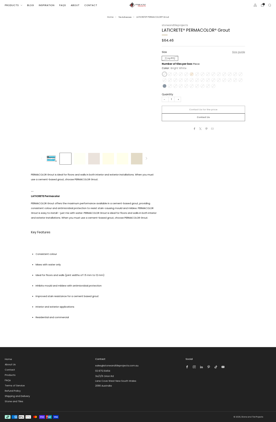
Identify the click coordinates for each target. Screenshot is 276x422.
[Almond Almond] (181, 74)
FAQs (62, 5)
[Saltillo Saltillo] (186, 80)
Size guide (238, 52)
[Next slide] (150, 86)
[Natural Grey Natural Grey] (213, 86)
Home (110, 17)
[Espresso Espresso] (213, 80)
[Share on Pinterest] (206, 129)
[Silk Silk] (186, 74)
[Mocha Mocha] (219, 80)
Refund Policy (13, 390)
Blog (30, 5)
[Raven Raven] (202, 86)
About (75, 5)
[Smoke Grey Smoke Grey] (175, 86)
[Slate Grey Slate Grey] (164, 86)
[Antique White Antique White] (191, 74)
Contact (90, 5)
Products (12, 5)
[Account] (255, 5)
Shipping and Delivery (17, 396)
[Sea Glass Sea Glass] (224, 80)
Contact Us (203, 117)
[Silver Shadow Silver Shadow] (170, 86)
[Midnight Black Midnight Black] (208, 86)
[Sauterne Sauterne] (170, 74)
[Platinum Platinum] (240, 80)
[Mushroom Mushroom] (197, 74)
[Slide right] (146, 159)
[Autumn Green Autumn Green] (229, 80)
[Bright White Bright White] (164, 74)
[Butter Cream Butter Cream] (208, 74)
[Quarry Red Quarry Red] (197, 80)
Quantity (167, 94)
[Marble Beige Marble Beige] (224, 74)
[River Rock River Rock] (170, 80)
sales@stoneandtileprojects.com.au (116, 365)
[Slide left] (41, 159)
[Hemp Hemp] (175, 80)
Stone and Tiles (14, 401)
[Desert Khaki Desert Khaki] (164, 80)
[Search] (269, 5)
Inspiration (46, 5)
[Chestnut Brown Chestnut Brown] (208, 80)
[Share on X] (200, 129)
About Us (10, 364)
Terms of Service (15, 385)
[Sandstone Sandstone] (191, 86)
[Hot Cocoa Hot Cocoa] (181, 80)
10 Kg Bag (170, 58)
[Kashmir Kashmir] (202, 74)
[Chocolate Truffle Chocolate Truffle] (202, 80)
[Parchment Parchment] (235, 74)
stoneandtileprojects (175, 25)
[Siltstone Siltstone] (175, 74)
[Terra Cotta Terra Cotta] (191, 80)
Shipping (182, 44)
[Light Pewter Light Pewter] (181, 86)
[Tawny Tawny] (219, 74)
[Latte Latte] (229, 74)
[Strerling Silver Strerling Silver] (186, 86)
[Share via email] (212, 129)
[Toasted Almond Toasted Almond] (213, 74)
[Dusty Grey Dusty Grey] (197, 86)
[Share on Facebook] (194, 129)
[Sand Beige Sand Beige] (240, 74)
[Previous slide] (37, 86)
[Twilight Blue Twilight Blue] (235, 80)
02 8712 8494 (102, 370)
